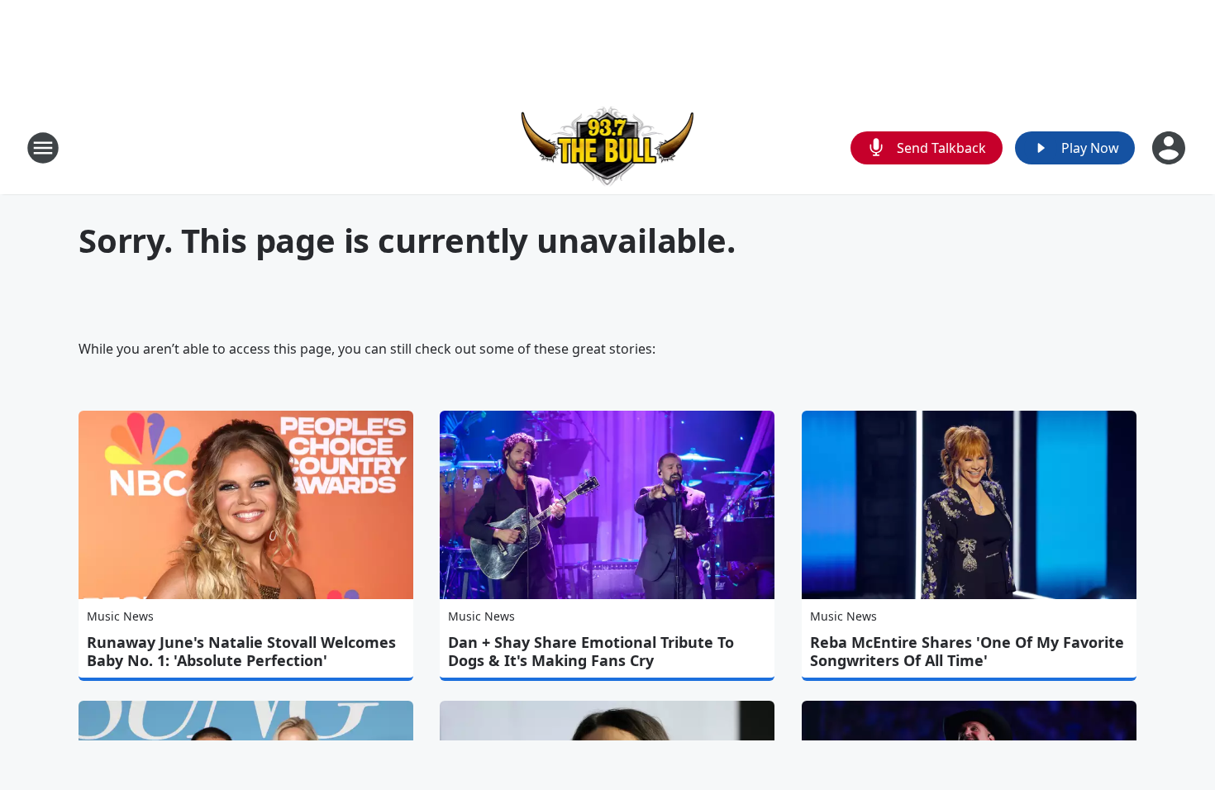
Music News (120, 616)
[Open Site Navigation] (43, 147)
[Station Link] (608, 147)
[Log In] (1170, 147)
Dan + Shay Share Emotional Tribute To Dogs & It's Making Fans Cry (591, 651)
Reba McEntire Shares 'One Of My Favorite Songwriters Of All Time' (967, 651)
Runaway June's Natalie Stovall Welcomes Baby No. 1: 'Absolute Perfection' (241, 651)
